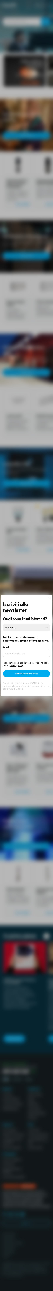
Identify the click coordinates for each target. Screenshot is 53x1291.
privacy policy (16, 665)
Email (6, 646)
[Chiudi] (49, 598)
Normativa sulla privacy (27, 686)
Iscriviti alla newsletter (26, 673)
